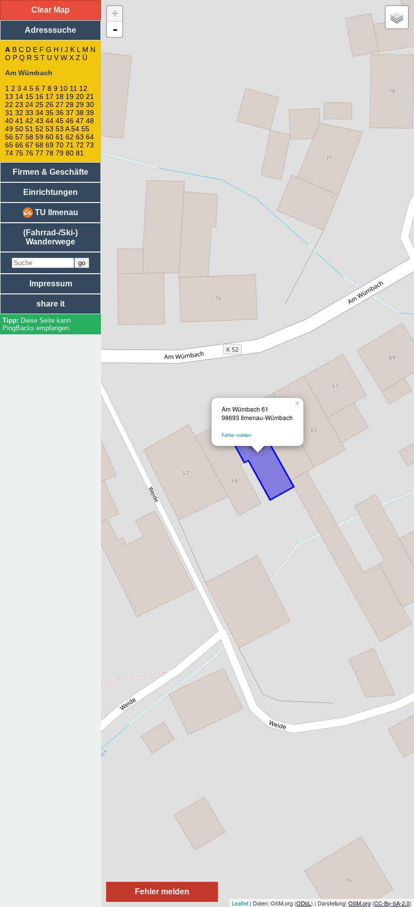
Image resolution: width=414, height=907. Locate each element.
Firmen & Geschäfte (50, 172)
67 (29, 145)
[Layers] (397, 17)
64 (90, 137)
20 (80, 96)
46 (70, 121)
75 (19, 153)
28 (70, 104)
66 (19, 145)
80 (70, 153)
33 (29, 113)
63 (80, 137)
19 (70, 96)
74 (9, 153)
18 (60, 96)
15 (29, 96)
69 (49, 145)
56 (9, 137)
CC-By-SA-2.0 (391, 903)
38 (80, 113)
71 (70, 145)
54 (75, 129)
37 (70, 113)
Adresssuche (50, 30)
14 (19, 96)
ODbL (303, 903)
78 (49, 153)
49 (9, 129)
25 (39, 104)
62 (70, 137)
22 (9, 104)
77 (39, 153)
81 (80, 153)
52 (39, 129)
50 (19, 129)
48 (90, 121)
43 (39, 121)
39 (90, 113)
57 (19, 137)
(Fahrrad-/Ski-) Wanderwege (50, 237)
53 (49, 129)
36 (60, 113)
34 (39, 113)
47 (80, 121)
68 (39, 145)
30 (90, 104)
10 (64, 88)
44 (49, 121)
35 (49, 113)
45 (60, 121)
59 (39, 137)
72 (80, 145)
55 (85, 129)
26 (49, 104)
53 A (62, 129)
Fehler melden (236, 435)
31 (9, 113)
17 (49, 96)
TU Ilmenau (55, 212)
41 (19, 121)
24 (29, 104)
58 (29, 137)
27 (60, 104)
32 (19, 113)
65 (9, 145)
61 (60, 137)
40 (9, 121)
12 (83, 88)
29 (80, 104)
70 (60, 145)
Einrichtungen (50, 192)
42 (29, 121)
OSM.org (359, 903)
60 (49, 137)
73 (90, 145)
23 (19, 104)
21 (90, 96)
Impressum (50, 283)
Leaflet (240, 903)
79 (60, 153)
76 (29, 153)
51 (29, 129)
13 (9, 96)
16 (39, 96)
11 (73, 88)
